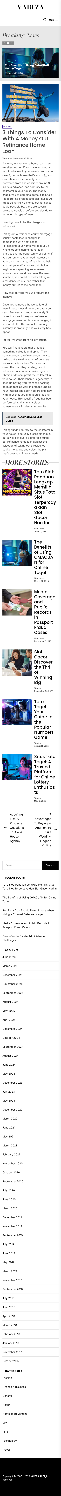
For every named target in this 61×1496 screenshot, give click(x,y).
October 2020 (11, 1172)
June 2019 (8, 1253)
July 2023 (8, 1091)
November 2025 (12, 983)
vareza (5, 158)
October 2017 (10, 1361)
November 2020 (12, 1163)
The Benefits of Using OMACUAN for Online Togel (43, 557)
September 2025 (12, 992)
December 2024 (12, 1028)
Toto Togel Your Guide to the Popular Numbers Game (44, 719)
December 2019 (12, 1217)
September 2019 (12, 1235)
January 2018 (10, 1343)
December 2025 (12, 974)
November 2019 (12, 1226)
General (7, 1395)
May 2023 (8, 1100)
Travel (6, 1449)
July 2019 (8, 1244)
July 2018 (8, 1298)
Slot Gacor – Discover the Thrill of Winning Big (43, 667)
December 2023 (12, 1082)
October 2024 (11, 1037)
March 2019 (9, 1271)
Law (4, 1422)
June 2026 (9, 957)
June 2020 (9, 1199)
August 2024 (10, 1055)
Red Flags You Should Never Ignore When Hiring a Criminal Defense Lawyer (30, 65)
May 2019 (8, 1262)
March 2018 (9, 1325)
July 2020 (8, 1190)
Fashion (7, 1377)
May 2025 (8, 1010)
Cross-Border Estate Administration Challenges (24, 938)
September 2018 (12, 1289)
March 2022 (9, 1118)
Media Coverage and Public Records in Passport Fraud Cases (44, 612)
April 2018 (8, 1316)
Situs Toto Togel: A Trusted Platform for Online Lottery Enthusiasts (44, 774)
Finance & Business (14, 1386)
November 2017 (12, 1352)
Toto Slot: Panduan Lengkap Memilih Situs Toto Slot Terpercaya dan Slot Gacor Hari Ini (29, 886)
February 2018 (11, 1334)
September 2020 (12, 1181)
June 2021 (8, 1127)
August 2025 (10, 1001)
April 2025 (8, 1019)
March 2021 (9, 1145)
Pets (5, 1431)
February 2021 (11, 1154)
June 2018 (8, 1307)
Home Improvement (14, 1413)
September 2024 (12, 1046)
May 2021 (8, 1136)
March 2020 (9, 1208)
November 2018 (12, 1280)
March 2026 (9, 966)
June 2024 (9, 1064)
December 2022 (12, 1109)
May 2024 (8, 1073)
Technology (9, 1440)
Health (6, 1404)
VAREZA (30, 7)
